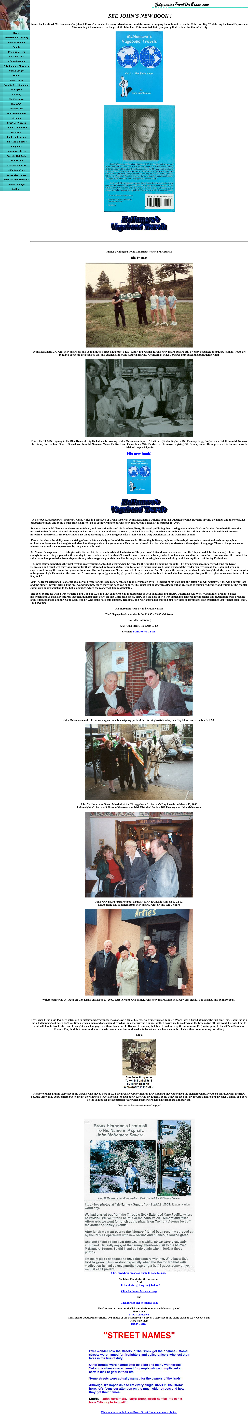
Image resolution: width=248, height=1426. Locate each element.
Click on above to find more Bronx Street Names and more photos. (139, 1412)
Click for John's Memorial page (139, 1291)
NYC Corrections (139, 1314)
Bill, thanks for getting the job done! (139, 1285)
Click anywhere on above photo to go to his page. (139, 1273)
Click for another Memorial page (139, 1302)
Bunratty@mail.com (144, 631)
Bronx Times (138, 1323)
